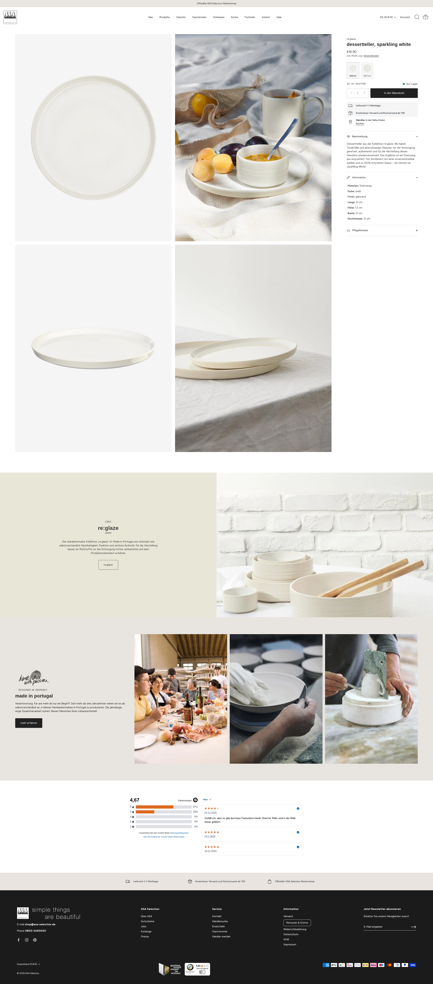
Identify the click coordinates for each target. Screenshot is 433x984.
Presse (145, 936)
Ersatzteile (218, 926)
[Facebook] (18, 939)
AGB (286, 939)
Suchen (360, 123)
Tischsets (249, 17)
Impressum (289, 944)
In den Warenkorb (394, 93)
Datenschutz (291, 934)
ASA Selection (32, 973)
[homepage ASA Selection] (28, 17)
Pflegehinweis (359, 230)
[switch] (202, 972)
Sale (279, 17)
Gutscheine (147, 921)
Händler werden (221, 936)
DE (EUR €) (386, 17)
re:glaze (351, 39)
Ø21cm (353, 76)
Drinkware (218, 17)
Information (358, 177)
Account (405, 17)
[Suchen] (417, 17)
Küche (234, 17)
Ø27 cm (367, 76)
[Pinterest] (35, 939)
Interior (266, 17)
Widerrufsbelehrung (294, 929)
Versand (288, 916)
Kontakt (217, 916)
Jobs (143, 926)
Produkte (164, 17)
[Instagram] (26, 939)
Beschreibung (359, 136)
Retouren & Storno (297, 922)
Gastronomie (219, 931)
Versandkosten (371, 55)
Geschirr (181, 17)
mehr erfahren (28, 722)
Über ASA (146, 916)
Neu (150, 17)
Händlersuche (220, 921)
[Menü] (208, 965)
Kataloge (146, 931)
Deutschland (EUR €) (27, 964)
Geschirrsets (199, 17)
